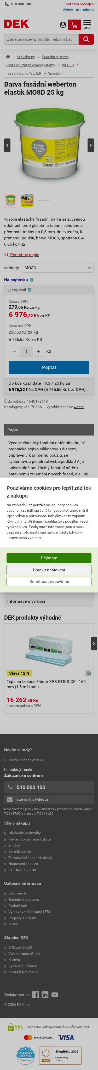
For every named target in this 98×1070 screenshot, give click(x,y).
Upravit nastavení (49, 569)
